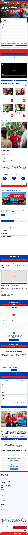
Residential (7, 380)
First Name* (2, 21)
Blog (1, 506)
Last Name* (2, 24)
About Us (2, 495)
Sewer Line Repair (6, 111)
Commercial (21, 380)
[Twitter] (3, 485)
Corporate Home (3, 512)
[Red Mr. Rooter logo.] (9, 446)
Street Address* (3, 395)
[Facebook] (1, 485)
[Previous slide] (1, 184)
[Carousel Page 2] (13, 327)
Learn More (2, 214)
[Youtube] (6, 485)
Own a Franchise (3, 500)
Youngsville (16, 269)
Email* (2, 27)
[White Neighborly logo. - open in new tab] (2, 0)
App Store (14, 466)
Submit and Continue (14, 45)
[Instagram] (4, 485)
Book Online (14, 3)
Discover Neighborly (13, 460)
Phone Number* (3, 30)
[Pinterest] (8, 485)
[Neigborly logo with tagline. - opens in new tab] (20, 445)
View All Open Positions (13, 439)
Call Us (18, 3)
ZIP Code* (2, 398)
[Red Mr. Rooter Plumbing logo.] (14, 475)
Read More (11, 320)
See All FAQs (14, 370)
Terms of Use (3, 526)
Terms (22, 43)
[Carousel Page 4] (14, 327)
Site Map (2, 511)
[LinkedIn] (9, 485)
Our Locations (2, 509)
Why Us (2, 498)
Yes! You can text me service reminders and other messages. (9, 40)
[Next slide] (26, 184)
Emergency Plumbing (18, 111)
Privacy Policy (25, 43)
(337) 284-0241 (4, 478)
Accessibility (12, 526)
